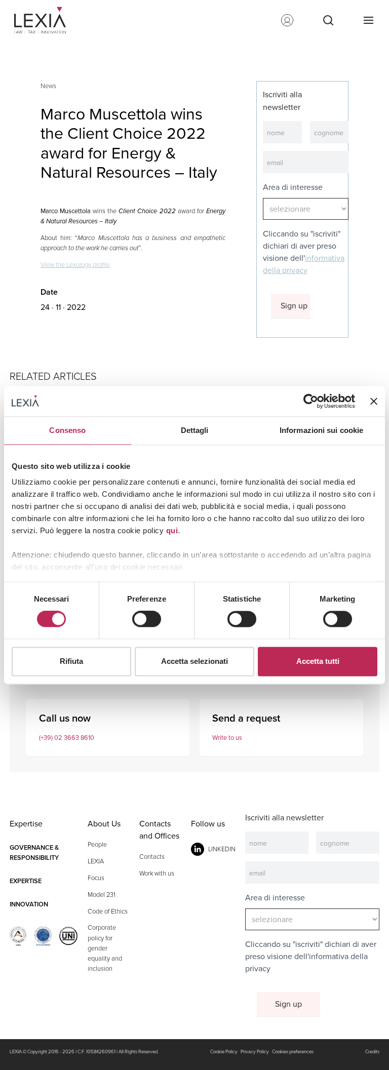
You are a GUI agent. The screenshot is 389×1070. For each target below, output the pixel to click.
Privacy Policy (255, 1051)
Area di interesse (293, 187)
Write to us (227, 737)
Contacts (152, 856)
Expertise (26, 881)
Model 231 (101, 894)
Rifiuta (71, 661)
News (48, 86)
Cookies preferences (293, 1051)
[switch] (146, 619)
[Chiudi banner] (373, 401)
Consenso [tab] (67, 430)
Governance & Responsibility (34, 852)
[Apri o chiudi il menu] (368, 20)
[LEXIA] (44, 20)
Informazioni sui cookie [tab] (321, 430)
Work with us (156, 873)
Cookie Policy (224, 1051)
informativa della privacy (303, 264)
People (97, 844)
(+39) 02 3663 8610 (66, 737)
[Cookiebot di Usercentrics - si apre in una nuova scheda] (310, 401)
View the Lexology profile (75, 264)
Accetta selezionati (194, 661)
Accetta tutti (317, 661)
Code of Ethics (108, 911)
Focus (96, 878)
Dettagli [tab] (195, 430)
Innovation (29, 904)
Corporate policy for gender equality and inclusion (105, 948)
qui (172, 530)
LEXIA (96, 861)
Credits (372, 1051)
